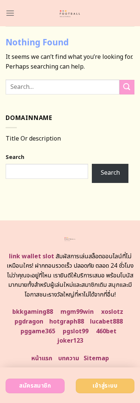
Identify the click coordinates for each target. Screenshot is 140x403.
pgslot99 (75, 331)
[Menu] (10, 13)
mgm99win (77, 311)
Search (15, 157)
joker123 (70, 340)
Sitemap (96, 358)
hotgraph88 (66, 321)
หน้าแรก (41, 358)
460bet (106, 331)
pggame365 (38, 331)
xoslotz (112, 311)
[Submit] (126, 87)
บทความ (68, 358)
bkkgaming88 (32, 311)
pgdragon (29, 321)
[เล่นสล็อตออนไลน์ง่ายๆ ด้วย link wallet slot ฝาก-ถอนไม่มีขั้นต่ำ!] (70, 13)
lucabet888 (106, 321)
